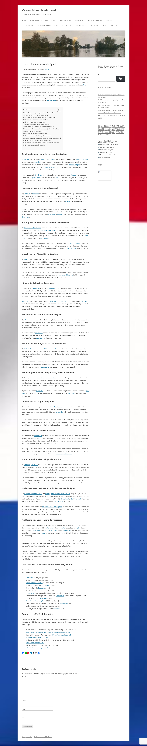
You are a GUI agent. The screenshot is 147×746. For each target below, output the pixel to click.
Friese (85, 85)
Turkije (118, 133)
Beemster (40, 378)
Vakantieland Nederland (39, 10)
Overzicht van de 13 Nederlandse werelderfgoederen (42, 143)
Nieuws (104, 25)
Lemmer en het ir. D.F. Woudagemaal (36, 115)
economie (71, 393)
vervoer (43, 533)
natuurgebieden (75, 243)
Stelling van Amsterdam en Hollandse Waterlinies (40, 117)
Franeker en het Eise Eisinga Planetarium (38, 136)
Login (100, 165)
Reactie (25, 677)
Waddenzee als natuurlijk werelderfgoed (37, 124)
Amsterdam (58, 407)
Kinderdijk (36, 288)
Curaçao (119, 127)
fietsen (73, 175)
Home (24, 20)
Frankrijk (116, 128)
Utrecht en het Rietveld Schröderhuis (36, 120)
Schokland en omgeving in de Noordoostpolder (39, 113)
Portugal (118, 131)
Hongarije (107, 130)
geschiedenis (51, 100)
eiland (41, 159)
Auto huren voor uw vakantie (47, 25)
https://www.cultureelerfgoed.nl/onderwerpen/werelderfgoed (48, 632)
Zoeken (101, 75)
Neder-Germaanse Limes (33, 494)
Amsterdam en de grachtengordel (35, 131)
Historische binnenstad (34, 583)
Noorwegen (102, 131)
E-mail (25, 709)
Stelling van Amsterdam (32, 228)
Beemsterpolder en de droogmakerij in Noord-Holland (41, 129)
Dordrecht (62, 301)
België (100, 127)
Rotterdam (52, 301)
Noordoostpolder (82, 159)
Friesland (35, 194)
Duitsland (109, 128)
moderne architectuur (65, 275)
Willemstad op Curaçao (52, 349)
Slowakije (106, 133)
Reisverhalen (66, 25)
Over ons (114, 25)
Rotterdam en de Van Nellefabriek (36, 134)
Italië (113, 130)
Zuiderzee (51, 159)
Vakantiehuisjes (27, 25)
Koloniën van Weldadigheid (52, 507)
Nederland (120, 130)
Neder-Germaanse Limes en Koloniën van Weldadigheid (43, 138)
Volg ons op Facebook (106, 87)
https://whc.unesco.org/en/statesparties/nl (41, 648)
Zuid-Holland (53, 288)
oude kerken (49, 167)
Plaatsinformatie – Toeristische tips (42, 20)
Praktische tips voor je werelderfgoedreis (38, 140)
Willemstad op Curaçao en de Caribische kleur (38, 127)
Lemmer (27, 194)
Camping (109, 20)
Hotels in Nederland (95, 20)
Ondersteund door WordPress (43, 737)
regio (78, 528)
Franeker (27, 465)
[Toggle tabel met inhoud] (58, 110)
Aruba (122, 125)
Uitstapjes (94, 25)
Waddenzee (28, 320)
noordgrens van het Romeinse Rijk (57, 494)
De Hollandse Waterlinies (46, 230)
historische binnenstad (32, 349)
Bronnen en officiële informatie (35, 145)
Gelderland (44, 238)
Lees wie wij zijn (105, 157)
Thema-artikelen (65, 20)
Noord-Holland (51, 378)
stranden (39, 338)
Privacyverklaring (27, 737)
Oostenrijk (110, 131)
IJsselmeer (25, 217)
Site (23, 717)
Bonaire (106, 127)
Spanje (112, 133)
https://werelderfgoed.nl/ (35, 643)
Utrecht (26, 259)
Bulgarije (112, 127)
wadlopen (39, 333)
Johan (47, 69)
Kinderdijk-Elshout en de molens (34, 122)
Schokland (26, 159)
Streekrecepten (81, 25)
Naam (24, 701)
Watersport (79, 20)
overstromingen (74, 165)
